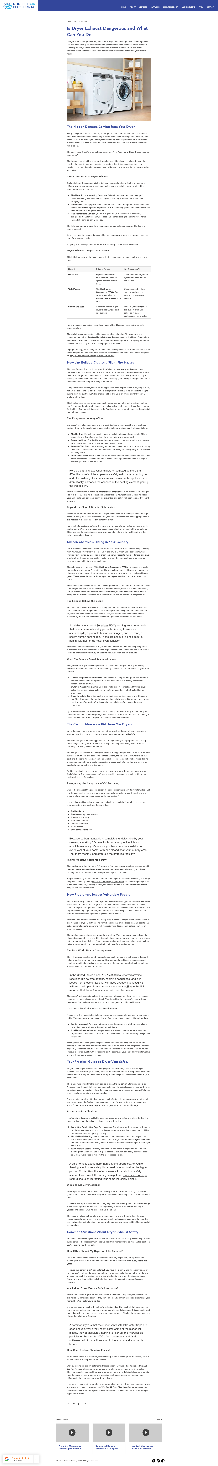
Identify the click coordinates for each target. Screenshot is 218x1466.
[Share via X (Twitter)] (74, 1404)
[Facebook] (153, 1460)
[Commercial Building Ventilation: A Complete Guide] (109, 1433)
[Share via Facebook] (68, 1404)
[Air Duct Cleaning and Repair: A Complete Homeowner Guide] (145, 1433)
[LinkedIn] (163, 1460)
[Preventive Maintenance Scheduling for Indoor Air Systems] (72, 1433)
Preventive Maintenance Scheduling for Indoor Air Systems (70, 1447)
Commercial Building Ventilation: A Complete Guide (106, 1447)
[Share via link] (85, 1404)
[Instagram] (158, 1460)
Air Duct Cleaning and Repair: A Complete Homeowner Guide (142, 1447)
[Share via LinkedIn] (79, 1404)
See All (159, 1419)
